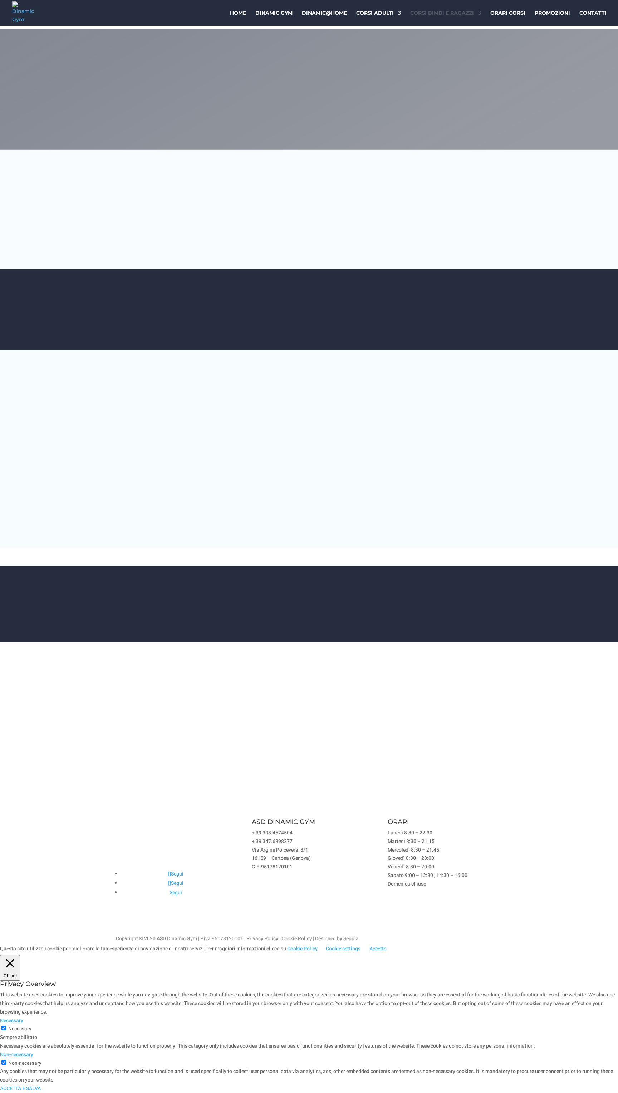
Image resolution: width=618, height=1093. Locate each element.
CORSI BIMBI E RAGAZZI (442, 13)
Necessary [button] (11, 1020)
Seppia (351, 938)
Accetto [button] (378, 948)
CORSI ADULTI (375, 13)
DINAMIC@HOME (324, 13)
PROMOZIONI (552, 13)
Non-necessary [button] (16, 1054)
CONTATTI (593, 13)
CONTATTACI (465, 313)
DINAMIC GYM (274, 13)
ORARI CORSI (507, 13)
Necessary (19, 1029)
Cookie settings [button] (343, 948)
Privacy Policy (262, 938)
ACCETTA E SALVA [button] (20, 1088)
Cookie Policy (296, 938)
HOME (238, 13)
